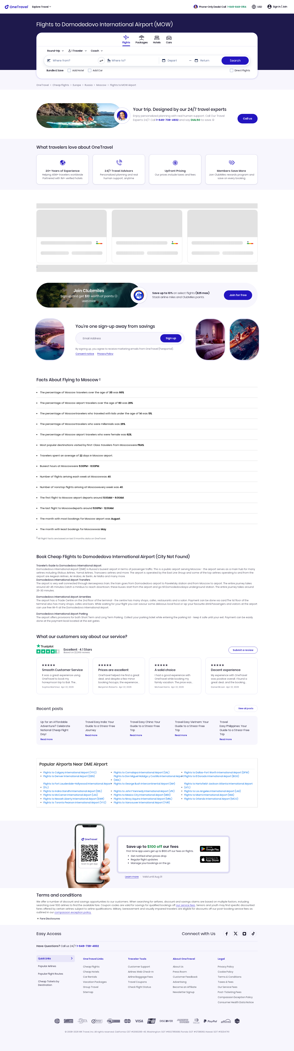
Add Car (98, 70)
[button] (220, 6)
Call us (247, 119)
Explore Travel (40, 6)
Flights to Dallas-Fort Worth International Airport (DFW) (216, 772)
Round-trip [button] (53, 50)
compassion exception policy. (72, 912)
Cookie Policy (225, 971)
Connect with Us (198, 933)
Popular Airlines (47, 966)
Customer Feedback (185, 977)
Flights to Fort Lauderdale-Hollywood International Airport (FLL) (77, 785)
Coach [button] (95, 50)
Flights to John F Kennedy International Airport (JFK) (144, 791)
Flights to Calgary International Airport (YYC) (69, 772)
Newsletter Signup (183, 992)
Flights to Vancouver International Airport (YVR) (142, 802)
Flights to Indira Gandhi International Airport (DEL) (72, 791)
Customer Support (139, 966)
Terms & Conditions (229, 977)
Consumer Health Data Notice (236, 1002)
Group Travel (90, 987)
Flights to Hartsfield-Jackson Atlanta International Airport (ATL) (218, 785)
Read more (46, 739)
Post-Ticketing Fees (229, 992)
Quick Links (44, 958)
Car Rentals (90, 977)
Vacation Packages (95, 982)
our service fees (185, 905)
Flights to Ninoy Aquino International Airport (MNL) (143, 798)
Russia (89, 85)
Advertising (179, 982)
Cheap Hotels (91, 971)
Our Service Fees (227, 987)
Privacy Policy (105, 353)
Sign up (171, 338)
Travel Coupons (137, 982)
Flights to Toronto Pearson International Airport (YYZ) (74, 802)
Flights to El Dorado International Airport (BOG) (211, 776)
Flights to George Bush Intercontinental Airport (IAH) (144, 783)
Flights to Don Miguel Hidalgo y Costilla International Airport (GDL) (149, 778)
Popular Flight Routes (50, 973)
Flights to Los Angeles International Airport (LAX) (212, 791)
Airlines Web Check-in (141, 971)
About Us (178, 966)
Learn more (89, 300)
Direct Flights (242, 70)
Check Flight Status (139, 987)
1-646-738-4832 (167, 120)
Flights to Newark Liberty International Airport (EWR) (73, 798)
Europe (77, 85)
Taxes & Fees (225, 982)
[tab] (126, 39)
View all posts (245, 708)
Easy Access (48, 933)
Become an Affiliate (185, 987)
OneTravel (42, 85)
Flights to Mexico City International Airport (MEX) (142, 795)
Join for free (238, 295)
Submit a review (243, 650)
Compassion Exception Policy (235, 997)
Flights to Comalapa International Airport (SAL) (141, 772)
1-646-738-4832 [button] (88, 946)
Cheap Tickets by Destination (48, 983)
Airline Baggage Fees (140, 977)
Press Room (180, 971)
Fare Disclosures (50, 918)
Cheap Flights (61, 85)
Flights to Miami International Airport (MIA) (209, 795)
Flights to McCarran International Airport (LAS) (70, 795)
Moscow (101, 85)
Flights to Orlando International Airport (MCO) (211, 798)
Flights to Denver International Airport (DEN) (69, 776)
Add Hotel (78, 70)
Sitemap (88, 992)
